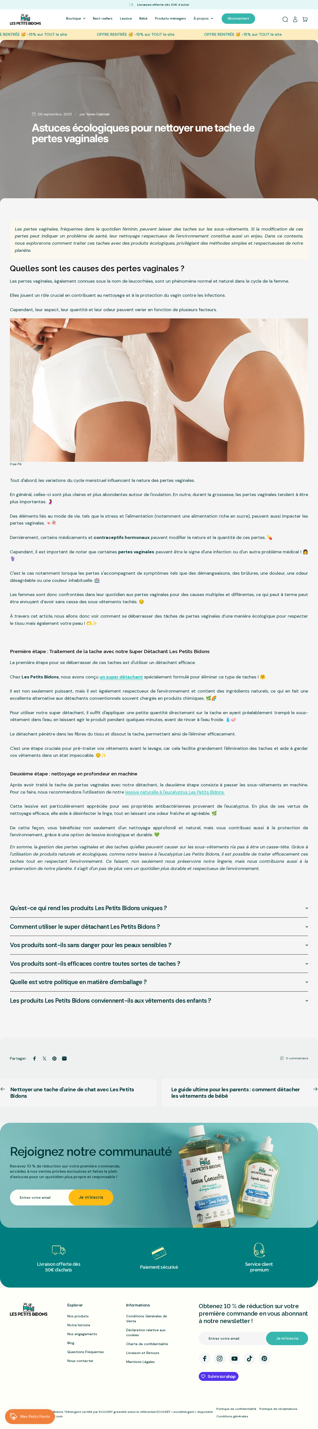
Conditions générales (232, 1416)
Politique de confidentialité (236, 1409)
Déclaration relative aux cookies (145, 1332)
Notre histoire (78, 1325)
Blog (70, 1343)
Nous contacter (80, 1361)
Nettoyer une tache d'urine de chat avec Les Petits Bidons (72, 1093)
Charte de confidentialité (147, 1344)
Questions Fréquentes (85, 1352)
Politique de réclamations (278, 1409)
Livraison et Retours (142, 1353)
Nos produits (78, 1316)
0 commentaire (297, 1058)
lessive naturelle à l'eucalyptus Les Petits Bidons (174, 792)
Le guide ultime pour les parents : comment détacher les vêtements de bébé (235, 1093)
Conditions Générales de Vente (146, 1318)
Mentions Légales (140, 1362)
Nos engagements (82, 1334)
